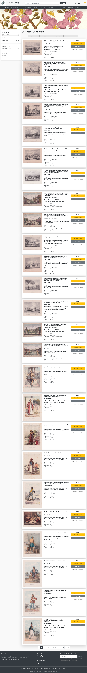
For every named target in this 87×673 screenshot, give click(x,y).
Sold (67, 36)
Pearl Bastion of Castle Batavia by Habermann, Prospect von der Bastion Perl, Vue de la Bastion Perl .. (56, 345)
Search (63, 3)
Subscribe (80, 656)
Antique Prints (47, 176)
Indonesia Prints (48, 46)
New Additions (27, 7)
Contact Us (43, 7)
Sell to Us (57, 668)
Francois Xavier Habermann (50, 197)
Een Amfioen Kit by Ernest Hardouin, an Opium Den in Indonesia (56, 512)
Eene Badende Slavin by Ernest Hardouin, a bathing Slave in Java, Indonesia (56, 424)
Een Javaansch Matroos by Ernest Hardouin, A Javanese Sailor (55, 591)
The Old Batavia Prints (49, 49)
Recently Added (57, 36)
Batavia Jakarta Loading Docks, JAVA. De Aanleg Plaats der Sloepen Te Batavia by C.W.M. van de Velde (56, 41)
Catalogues (70, 7)
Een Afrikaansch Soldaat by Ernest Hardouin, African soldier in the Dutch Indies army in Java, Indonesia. (56, 483)
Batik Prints (54, 373)
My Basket (23, 668)
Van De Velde (47, 43)
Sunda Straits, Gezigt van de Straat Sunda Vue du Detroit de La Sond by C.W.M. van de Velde (55, 257)
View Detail (78, 46)
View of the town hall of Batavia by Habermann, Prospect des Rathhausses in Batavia (55, 325)
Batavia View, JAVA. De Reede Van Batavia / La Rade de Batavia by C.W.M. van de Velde (56, 302)
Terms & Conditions (49, 668)
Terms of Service (71, 660)
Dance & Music (47, 373)
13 (63, 647)
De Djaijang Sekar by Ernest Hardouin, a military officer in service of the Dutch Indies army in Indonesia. (55, 620)
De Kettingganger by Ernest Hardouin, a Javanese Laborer (55, 561)
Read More (4, 662)
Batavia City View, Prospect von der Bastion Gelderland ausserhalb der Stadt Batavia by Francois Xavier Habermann (56, 215)
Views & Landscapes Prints (60, 47)
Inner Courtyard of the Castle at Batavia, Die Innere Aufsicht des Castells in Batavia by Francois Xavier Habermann (56, 194)
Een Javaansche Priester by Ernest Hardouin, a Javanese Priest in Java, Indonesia (55, 396)
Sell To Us (62, 7)
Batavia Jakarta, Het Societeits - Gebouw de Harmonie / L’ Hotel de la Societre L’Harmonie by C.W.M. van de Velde (55, 63)
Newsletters (78, 7)
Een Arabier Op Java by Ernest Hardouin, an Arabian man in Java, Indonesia (56, 453)
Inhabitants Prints (57, 371)
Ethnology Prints (48, 402)
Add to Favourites (78, 49)
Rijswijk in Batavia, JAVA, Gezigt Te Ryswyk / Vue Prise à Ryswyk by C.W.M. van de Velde (55, 127)
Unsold (74, 36)
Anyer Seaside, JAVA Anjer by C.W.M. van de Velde (55, 235)
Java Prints (57, 49)
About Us (36, 7)
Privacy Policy (63, 660)
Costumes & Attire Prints (58, 402)
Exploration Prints (52, 72)
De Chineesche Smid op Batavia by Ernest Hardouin (56, 532)
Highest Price (45, 36)
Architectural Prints (48, 47)
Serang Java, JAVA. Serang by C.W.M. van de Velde (56, 85)
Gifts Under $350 (53, 7)
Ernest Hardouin (48, 369)
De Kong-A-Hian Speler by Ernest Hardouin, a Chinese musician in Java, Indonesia (54, 366)
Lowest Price (34, 36)
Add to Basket (78, 43)
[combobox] (10, 35)
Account (29, 668)
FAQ (33, 668)
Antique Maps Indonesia (11, 7)
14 (65, 647)
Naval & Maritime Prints (58, 46)
